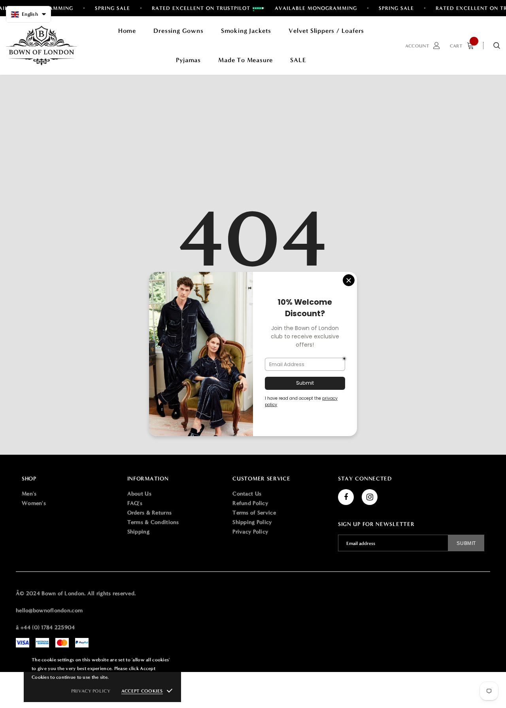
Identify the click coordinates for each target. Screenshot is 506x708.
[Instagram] (370, 497)
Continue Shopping (421, 130)
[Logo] (41, 45)
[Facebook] (346, 497)
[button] (28, 14)
